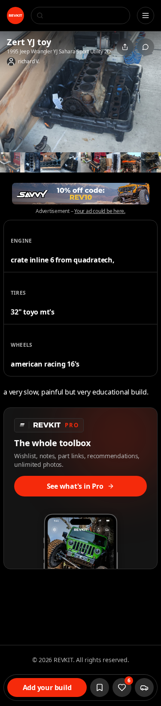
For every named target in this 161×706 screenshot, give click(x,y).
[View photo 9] (151, 162)
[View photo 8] (131, 162)
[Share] (125, 46)
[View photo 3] (30, 162)
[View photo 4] (50, 162)
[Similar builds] (144, 687)
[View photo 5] (71, 162)
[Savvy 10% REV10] (80, 193)
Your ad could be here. (99, 211)
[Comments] (145, 46)
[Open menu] (145, 15)
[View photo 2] (10, 162)
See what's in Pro (75, 486)
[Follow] (99, 687)
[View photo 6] (91, 162)
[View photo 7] (110, 162)
